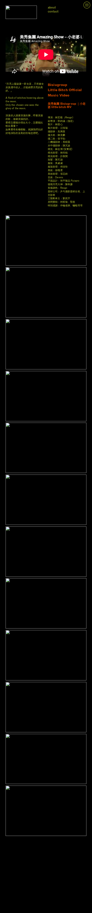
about (52, 7)
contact (53, 11)
